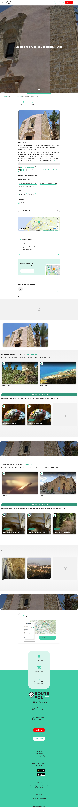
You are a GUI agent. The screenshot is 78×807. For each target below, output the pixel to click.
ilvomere (5, 92)
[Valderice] (39, 568)
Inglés (20, 172)
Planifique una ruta (40, 709)
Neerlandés (31, 172)
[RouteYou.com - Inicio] (8, 2)
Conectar (39, 738)
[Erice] (13, 568)
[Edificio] (58, 483)
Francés (55, 170)
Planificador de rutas (47, 638)
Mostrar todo (32, 354)
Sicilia (18, 96)
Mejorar (69, 2)
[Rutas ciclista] (20, 373)
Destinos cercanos (26, 250)
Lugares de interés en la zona (29, 247)
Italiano (25, 172)
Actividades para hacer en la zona (31, 244)
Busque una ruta (40, 719)
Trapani (14, 96)
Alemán (39, 170)
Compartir (23, 104)
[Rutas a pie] (58, 373)
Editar (33, 104)
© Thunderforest (45, 230)
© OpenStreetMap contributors (53, 230)
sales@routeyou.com (39, 801)
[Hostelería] (20, 483)
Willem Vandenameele (27, 164)
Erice (21, 96)
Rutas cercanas (27, 271)
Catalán (45, 170)
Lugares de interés (5, 96)
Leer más (53, 160)
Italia (11, 96)
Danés (50, 170)
